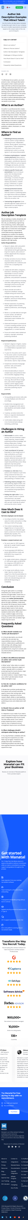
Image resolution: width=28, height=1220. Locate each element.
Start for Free (5, 1178)
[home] (2, 7)
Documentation (15, 1168)
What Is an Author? (10, 45)
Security (13, 1181)
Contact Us (14, 1159)
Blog (2, 1171)
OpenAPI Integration (14, 1172)
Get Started (19, 7)
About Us (4, 1159)
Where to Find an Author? (12, 48)
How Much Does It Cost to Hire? (14, 58)
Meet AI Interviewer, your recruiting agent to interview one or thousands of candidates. (14, 2)
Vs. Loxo (23, 1174)
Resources (4, 1168)
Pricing (3, 1165)
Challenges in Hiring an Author (13, 55)
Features (4, 1162)
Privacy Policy (5, 1208)
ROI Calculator (5, 1184)
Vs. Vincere (24, 1171)
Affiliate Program (13, 1177)
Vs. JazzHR (24, 1168)
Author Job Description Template (14, 52)
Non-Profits (14, 1188)
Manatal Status (15, 1165)
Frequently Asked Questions (12, 65)
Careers (3, 1174)
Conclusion (7, 62)
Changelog (14, 1185)
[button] (8, 7)
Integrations (14, 1162)
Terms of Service (15, 1208)
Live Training (5, 1181)
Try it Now (14, 1111)
